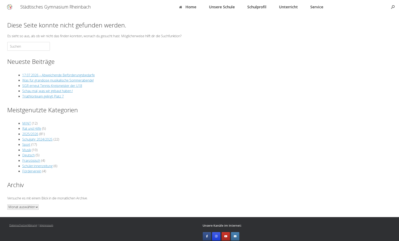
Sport (26, 144)
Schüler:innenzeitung (37, 166)
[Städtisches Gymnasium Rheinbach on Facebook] (207, 236)
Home (190, 6)
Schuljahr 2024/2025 (37, 139)
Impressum (46, 225)
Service (316, 6)
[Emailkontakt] (235, 236)
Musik (26, 150)
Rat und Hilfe (31, 128)
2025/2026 (30, 134)
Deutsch (28, 155)
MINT (26, 123)
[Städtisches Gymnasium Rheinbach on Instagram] (216, 236)
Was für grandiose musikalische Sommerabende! (58, 80)
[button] (393, 7)
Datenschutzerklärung (23, 225)
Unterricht (288, 6)
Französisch (31, 160)
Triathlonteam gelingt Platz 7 (43, 96)
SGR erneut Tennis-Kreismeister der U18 (52, 85)
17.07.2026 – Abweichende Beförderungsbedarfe (58, 75)
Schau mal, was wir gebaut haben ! (47, 91)
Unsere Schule (222, 6)
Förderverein (31, 171)
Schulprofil (256, 6)
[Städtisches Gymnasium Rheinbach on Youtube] (226, 236)
